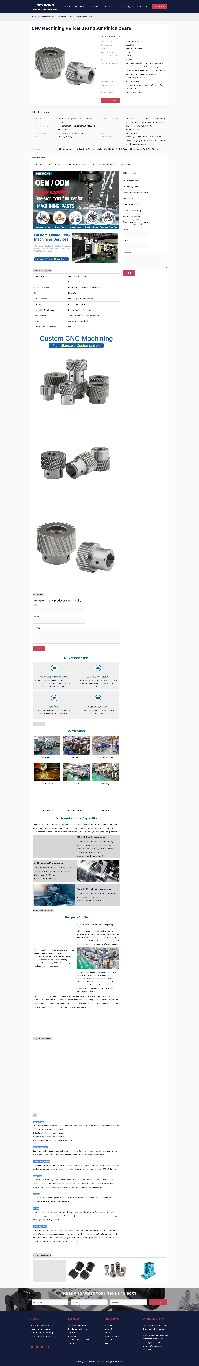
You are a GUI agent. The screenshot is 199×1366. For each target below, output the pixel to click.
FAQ (93, 164)
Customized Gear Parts (46, 17)
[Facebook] (31, 1347)
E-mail (36, 616)
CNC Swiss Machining (77, 1329)
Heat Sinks (128, 198)
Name (36, 605)
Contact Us (142, 6)
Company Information (78, 164)
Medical (109, 1332)
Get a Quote (125, 164)
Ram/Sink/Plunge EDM (78, 1340)
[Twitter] (37, 1347)
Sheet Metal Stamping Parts (135, 192)
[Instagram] (42, 1347)
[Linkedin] (48, 1347)
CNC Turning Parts (131, 180)
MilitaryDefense (112, 1336)
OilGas (108, 1343)
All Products (129, 173)
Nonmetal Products (131, 216)
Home (67, 6)
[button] (159, 6)
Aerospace (110, 1325)
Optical (108, 1340)
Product (108, 6)
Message (37, 628)
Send (38, 648)
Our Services (59, 164)
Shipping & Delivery (107, 164)
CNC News (72, 1343)
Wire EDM (72, 1336)
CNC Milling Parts (131, 187)
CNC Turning (73, 1332)
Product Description (41, 164)
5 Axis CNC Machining (78, 1325)
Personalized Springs (132, 210)
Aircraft (108, 1329)
